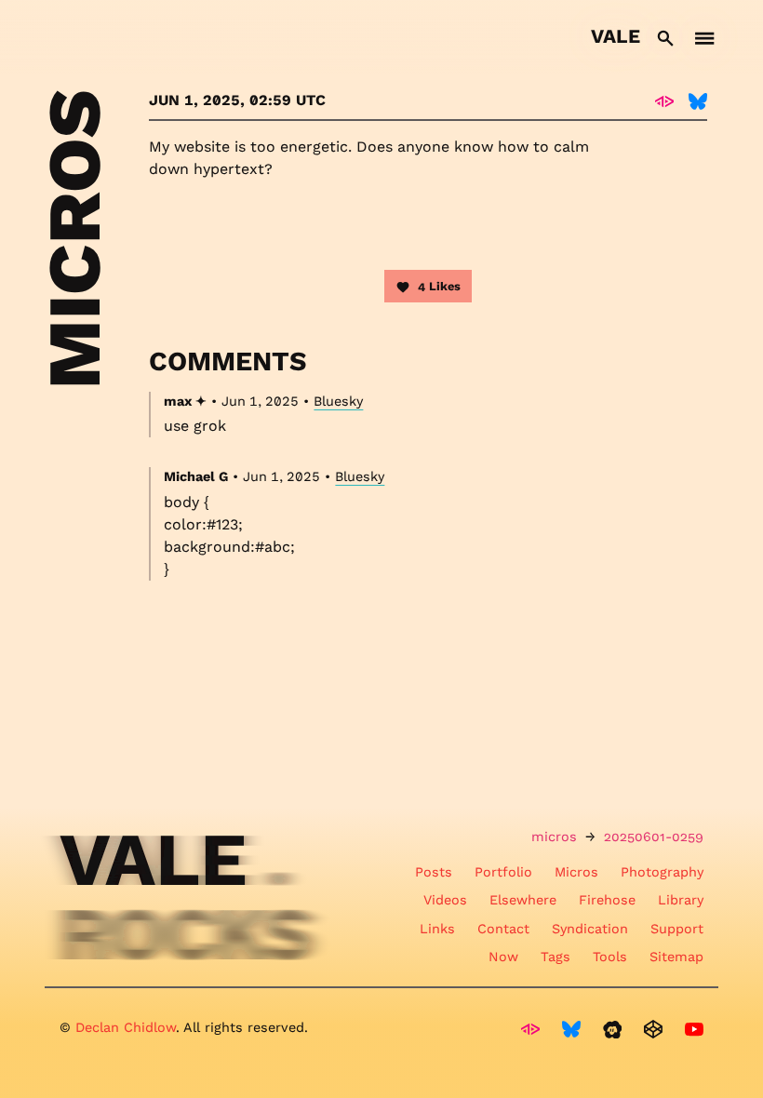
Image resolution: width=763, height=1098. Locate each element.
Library (680, 899)
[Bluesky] (698, 100)
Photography (662, 871)
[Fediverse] (664, 100)
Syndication (590, 928)
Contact (503, 928)
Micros (576, 871)
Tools (610, 956)
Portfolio (503, 871)
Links (437, 928)
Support (676, 928)
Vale (615, 36)
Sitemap (676, 956)
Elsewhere (522, 899)
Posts (433, 871)
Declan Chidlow (125, 1027)
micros (554, 836)
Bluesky (338, 401)
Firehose (607, 899)
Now (503, 956)
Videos (445, 899)
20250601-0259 (653, 836)
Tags (555, 956)
